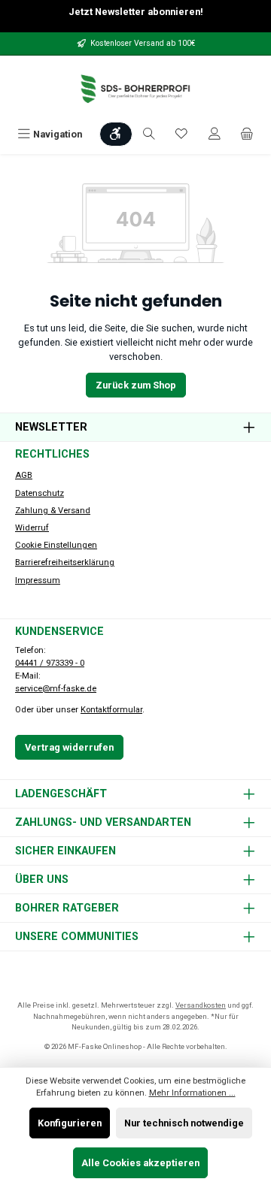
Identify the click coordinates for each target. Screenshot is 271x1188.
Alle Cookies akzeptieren (140, 1162)
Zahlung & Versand (52, 510)
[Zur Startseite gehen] (135, 89)
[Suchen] (149, 134)
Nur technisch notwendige (184, 1123)
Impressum (37, 580)
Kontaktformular (111, 710)
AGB (23, 475)
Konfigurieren (70, 1123)
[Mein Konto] (214, 134)
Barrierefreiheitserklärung (64, 562)
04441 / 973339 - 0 (49, 663)
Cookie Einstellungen (56, 545)
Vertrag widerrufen (69, 747)
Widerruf (32, 528)
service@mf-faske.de (55, 689)
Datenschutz (39, 493)
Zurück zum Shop (136, 385)
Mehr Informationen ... (192, 1093)
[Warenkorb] (246, 134)
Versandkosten (200, 1005)
